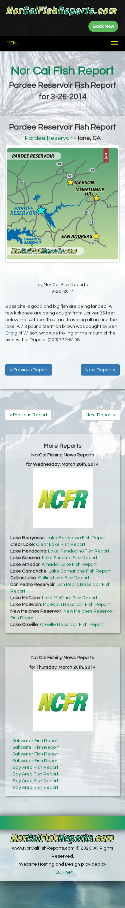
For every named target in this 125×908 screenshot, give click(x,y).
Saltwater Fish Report (35, 740)
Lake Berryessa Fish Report (77, 537)
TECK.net (63, 872)
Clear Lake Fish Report (60, 544)
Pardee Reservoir (49, 138)
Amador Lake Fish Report (69, 564)
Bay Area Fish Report (35, 767)
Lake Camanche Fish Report (80, 571)
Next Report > (100, 370)
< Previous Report (29, 370)
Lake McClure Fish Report (69, 598)
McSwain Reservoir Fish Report (76, 604)
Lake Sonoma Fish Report (69, 557)
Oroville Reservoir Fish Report (72, 624)
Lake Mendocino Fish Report (78, 551)
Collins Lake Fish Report (63, 578)
